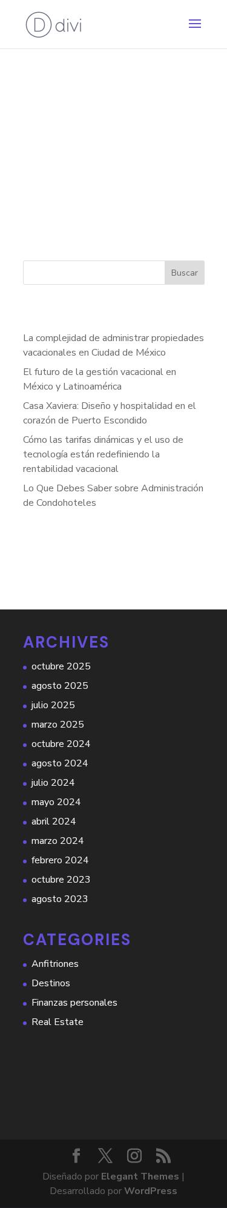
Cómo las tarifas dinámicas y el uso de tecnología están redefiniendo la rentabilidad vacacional (103, 454)
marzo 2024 (57, 841)
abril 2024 (53, 821)
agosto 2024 (59, 763)
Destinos (50, 983)
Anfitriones (55, 964)
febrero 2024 (60, 860)
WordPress (150, 1191)
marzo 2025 (57, 724)
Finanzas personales (74, 1002)
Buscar (184, 273)
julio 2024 (53, 782)
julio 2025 (53, 705)
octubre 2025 (61, 666)
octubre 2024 (61, 744)
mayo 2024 (56, 802)
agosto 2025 (59, 685)
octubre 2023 (61, 879)
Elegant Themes (140, 1176)
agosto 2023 (59, 899)
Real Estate (57, 1022)
